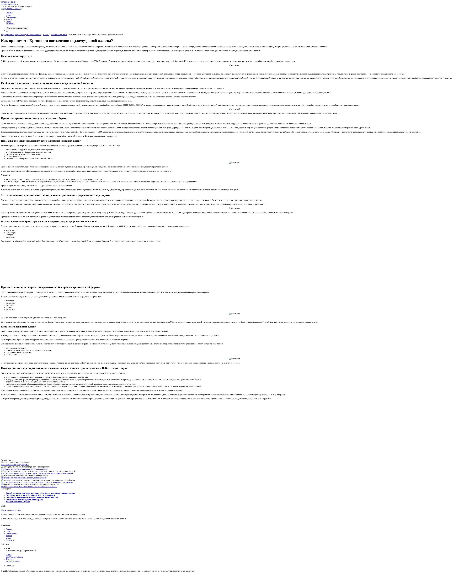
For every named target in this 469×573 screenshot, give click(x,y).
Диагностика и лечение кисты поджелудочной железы (24, 478)
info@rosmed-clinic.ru (9, 4)
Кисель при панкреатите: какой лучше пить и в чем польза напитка (29, 487)
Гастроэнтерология (59, 35)
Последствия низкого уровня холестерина (24, 499)
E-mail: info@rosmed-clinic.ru (14, 556)
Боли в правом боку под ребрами (15, 465)
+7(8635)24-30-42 (8, 2)
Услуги (9, 19)
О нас (8, 15)
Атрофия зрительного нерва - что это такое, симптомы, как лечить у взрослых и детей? (37, 473)
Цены (8, 22)
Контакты (10, 24)
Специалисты (11, 17)
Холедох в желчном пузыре (18, 502)
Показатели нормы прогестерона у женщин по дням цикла (32, 497)
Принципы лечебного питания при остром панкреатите (24, 469)
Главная (9, 13)
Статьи (46, 35)
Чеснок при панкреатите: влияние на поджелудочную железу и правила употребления (37, 482)
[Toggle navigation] (7, 31)
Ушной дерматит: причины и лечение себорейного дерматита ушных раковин (40, 493)
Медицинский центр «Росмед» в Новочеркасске (21, 35)
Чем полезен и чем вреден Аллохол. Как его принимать (30, 495)
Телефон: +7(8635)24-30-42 (13, 560)
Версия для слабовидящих (17, 28)
